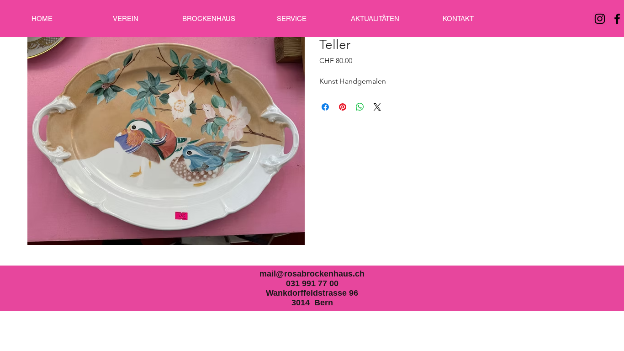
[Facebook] (617, 19)
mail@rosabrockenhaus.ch (312, 273)
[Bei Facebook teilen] (325, 106)
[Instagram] (600, 19)
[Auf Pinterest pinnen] (342, 106)
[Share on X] (377, 106)
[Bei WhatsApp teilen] (359, 106)
